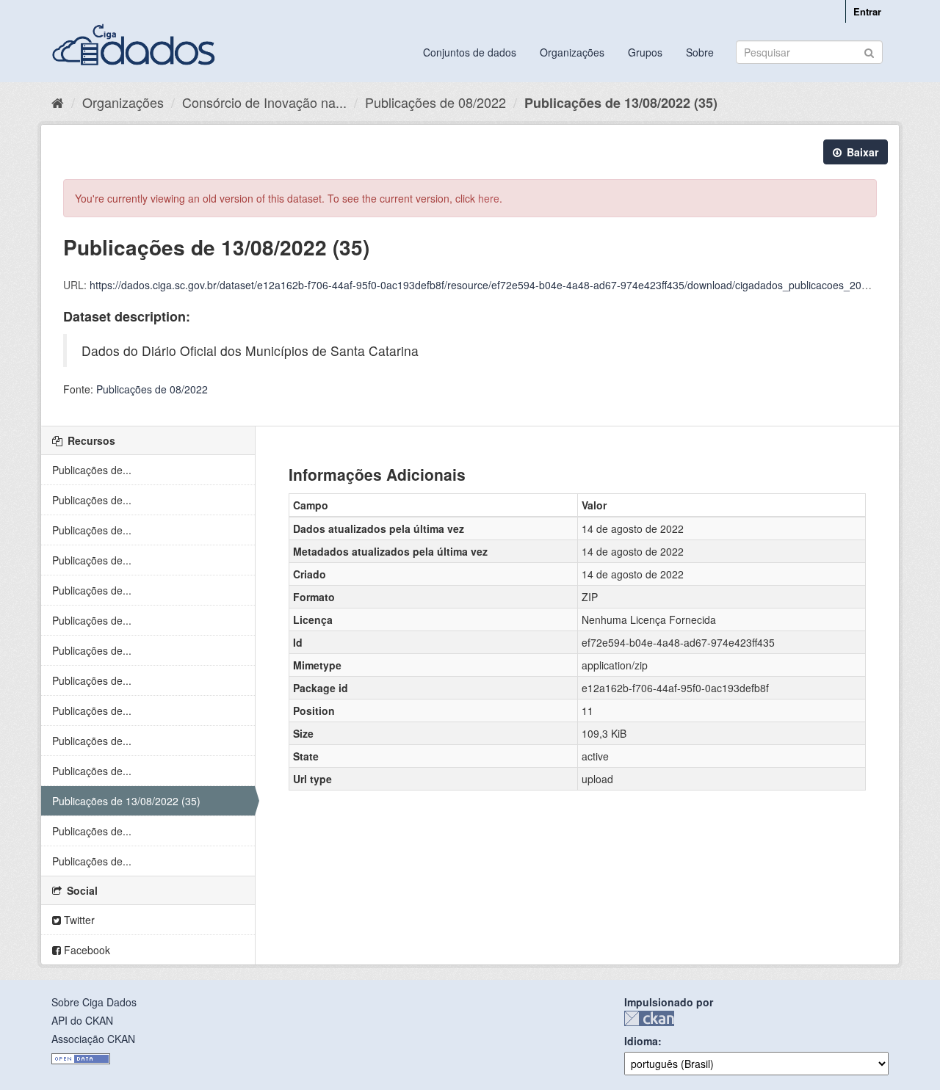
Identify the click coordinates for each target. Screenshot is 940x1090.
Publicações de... (91, 469)
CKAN (649, 1018)
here (488, 198)
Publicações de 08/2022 (435, 102)
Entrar (867, 11)
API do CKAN (82, 1020)
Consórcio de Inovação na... (264, 102)
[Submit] (869, 51)
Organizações (572, 52)
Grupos (645, 52)
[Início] (57, 102)
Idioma (641, 1040)
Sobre (700, 52)
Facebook (85, 949)
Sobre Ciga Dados (94, 1002)
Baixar (861, 152)
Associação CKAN (93, 1038)
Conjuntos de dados (469, 52)
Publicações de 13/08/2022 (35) (620, 102)
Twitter (78, 919)
